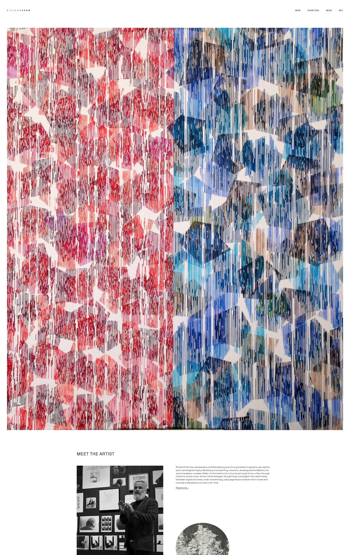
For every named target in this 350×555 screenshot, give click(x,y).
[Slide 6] (177, 426)
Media (329, 10)
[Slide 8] (183, 426)
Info (341, 10)
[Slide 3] (169, 426)
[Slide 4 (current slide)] (172, 426)
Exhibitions (313, 10)
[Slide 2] (166, 426)
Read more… (182, 487)
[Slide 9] (186, 426)
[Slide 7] (180, 426)
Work (298, 10)
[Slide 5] (175, 426)
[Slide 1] (164, 426)
